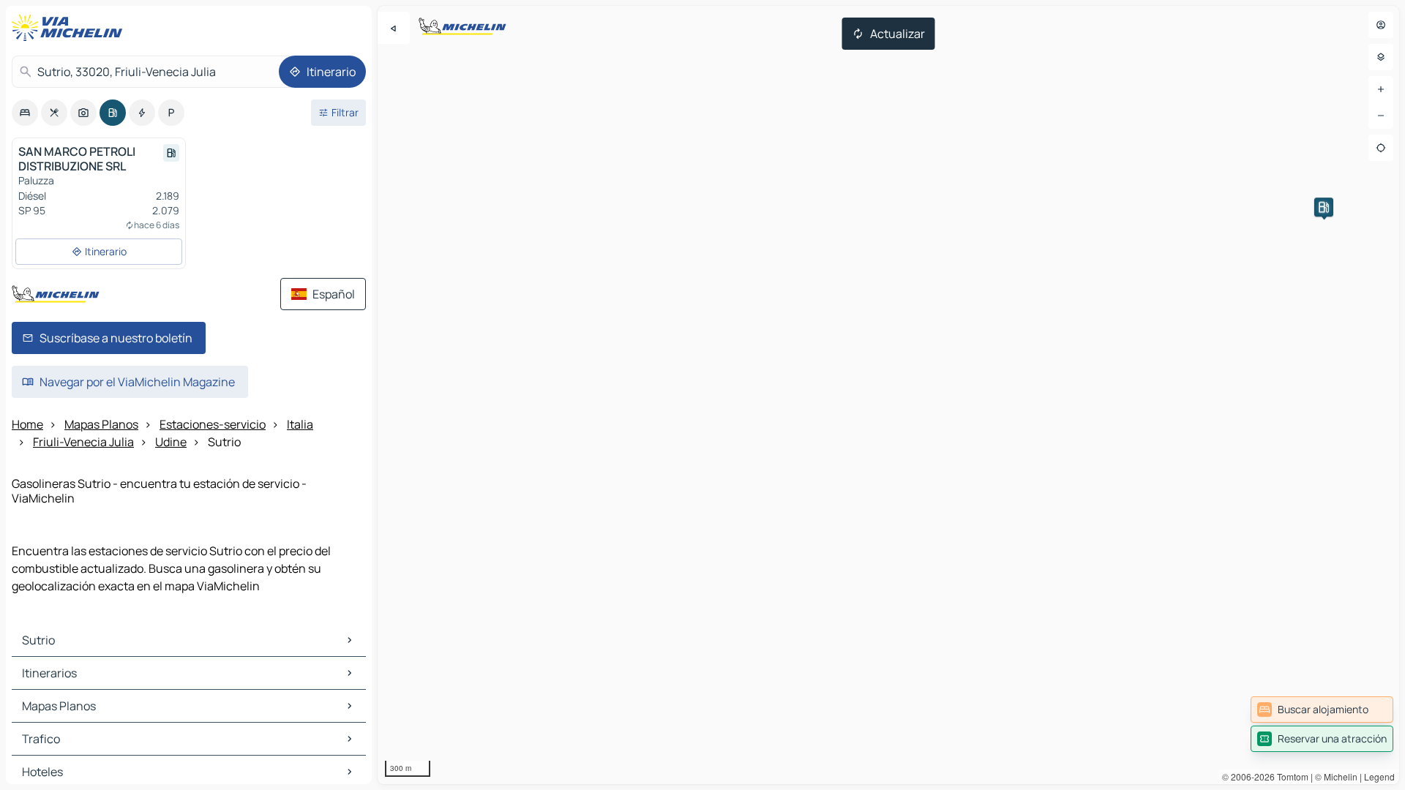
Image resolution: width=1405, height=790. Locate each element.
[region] (888, 395)
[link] (1322, 709)
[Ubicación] (1380, 148)
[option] (25, 112)
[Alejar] (1380, 115)
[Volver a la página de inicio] (70, 28)
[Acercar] (1380, 89)
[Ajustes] (1380, 57)
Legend (1379, 776)
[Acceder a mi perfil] (1380, 25)
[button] (1323, 207)
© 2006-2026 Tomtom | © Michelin (1289, 776)
